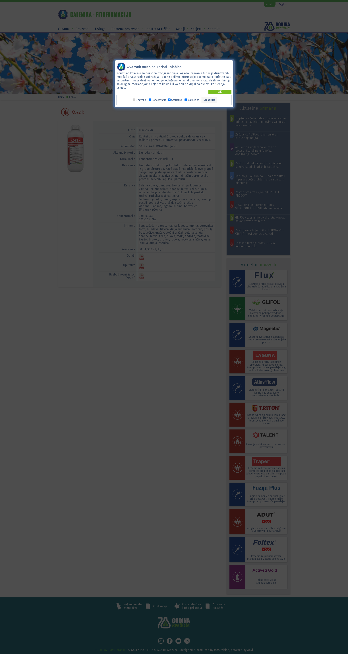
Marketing (193, 100)
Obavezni (141, 100)
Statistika (176, 100)
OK (220, 91)
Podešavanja (159, 100)
